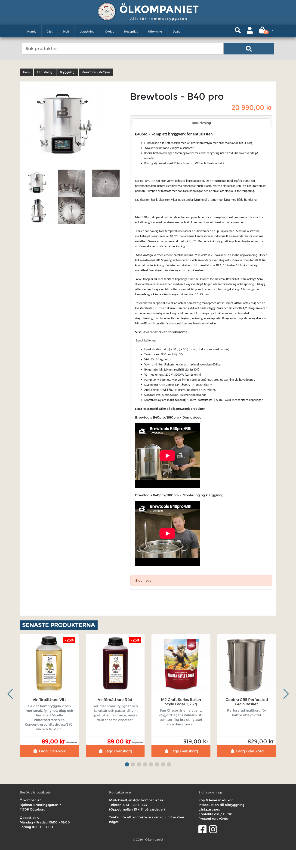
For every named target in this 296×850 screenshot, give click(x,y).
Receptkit (131, 31)
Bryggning (67, 72)
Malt (66, 31)
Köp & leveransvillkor (215, 800)
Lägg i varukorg (52, 751)
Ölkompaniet (159, 9)
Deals (176, 31)
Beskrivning (201, 123)
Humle (31, 31)
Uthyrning (155, 31)
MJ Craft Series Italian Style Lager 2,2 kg (181, 701)
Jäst (49, 31)
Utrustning (87, 31)
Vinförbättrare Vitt (49, 699)
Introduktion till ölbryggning (221, 805)
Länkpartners (209, 809)
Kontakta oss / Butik (215, 814)
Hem (26, 72)
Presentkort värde (213, 819)
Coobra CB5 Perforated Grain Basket (246, 701)
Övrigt (109, 31)
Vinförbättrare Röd (115, 699)
